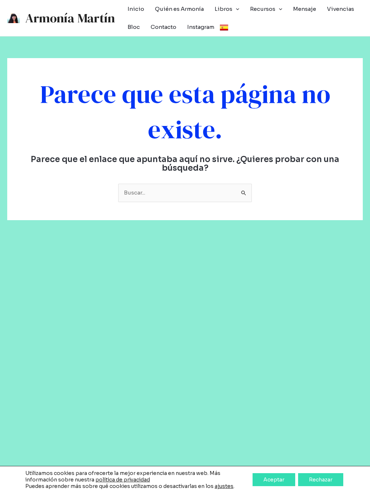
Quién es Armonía (179, 8)
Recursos (262, 8)
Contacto (163, 26)
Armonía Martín (70, 18)
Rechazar (320, 479)
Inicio (136, 8)
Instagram (200, 26)
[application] (235, 9)
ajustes (224, 486)
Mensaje (304, 8)
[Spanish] (224, 27)
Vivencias (340, 8)
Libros (223, 8)
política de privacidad (122, 479)
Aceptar (273, 479)
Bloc (134, 26)
